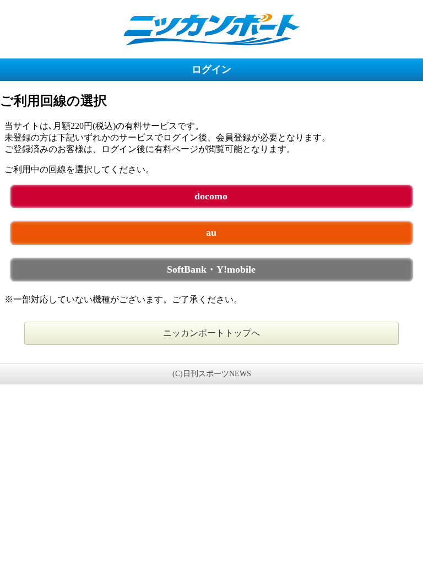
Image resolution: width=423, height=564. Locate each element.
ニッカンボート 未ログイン (211, 29)
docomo (210, 196)
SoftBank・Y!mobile (211, 269)
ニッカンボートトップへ (211, 333)
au (211, 232)
